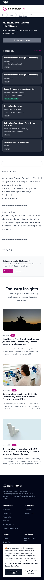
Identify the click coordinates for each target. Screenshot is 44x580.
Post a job (7, 271)
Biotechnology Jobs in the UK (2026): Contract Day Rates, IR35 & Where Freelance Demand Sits (20, 396)
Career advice (7, 517)
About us (6, 538)
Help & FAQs (7, 542)
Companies (7, 513)
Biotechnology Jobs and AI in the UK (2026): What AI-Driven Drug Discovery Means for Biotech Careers (21, 451)
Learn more (20, 271)
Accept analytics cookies (13, 572)
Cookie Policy (15, 566)
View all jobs (36, 51)
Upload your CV (8, 525)
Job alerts (6, 521)
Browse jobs (7, 509)
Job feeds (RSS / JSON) (10, 528)
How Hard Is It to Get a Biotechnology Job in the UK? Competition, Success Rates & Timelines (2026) (21, 341)
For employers (29, 513)
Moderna (9, 61)
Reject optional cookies (31, 572)
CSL (7, 146)
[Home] (3, 15)
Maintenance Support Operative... (26, 15)
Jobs (11, 15)
